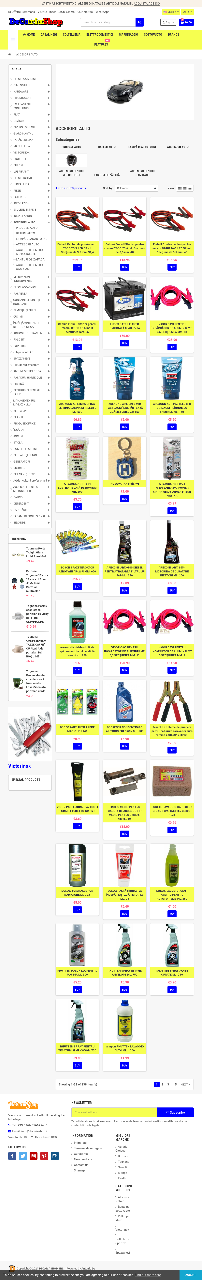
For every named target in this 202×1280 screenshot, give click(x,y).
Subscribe (177, 1112)
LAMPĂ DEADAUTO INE (142, 147)
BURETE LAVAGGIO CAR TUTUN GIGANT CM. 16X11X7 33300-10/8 (172, 810)
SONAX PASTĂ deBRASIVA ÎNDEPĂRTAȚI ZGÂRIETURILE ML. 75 (125, 894)
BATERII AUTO (107, 147)
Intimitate (80, 1143)
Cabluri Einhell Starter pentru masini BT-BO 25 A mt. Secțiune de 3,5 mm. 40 (124, 248)
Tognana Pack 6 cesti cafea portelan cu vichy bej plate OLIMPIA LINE (37, 613)
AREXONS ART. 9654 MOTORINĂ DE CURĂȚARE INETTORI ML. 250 (172, 571)
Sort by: (108, 188)
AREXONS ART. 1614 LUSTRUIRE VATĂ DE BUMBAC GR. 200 (77, 487)
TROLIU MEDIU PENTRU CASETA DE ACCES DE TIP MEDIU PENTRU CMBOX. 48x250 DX (124, 812)
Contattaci (87, 12)
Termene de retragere (88, 1148)
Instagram (55, 1156)
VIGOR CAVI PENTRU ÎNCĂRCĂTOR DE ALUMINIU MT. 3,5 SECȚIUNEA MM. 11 (124, 651)
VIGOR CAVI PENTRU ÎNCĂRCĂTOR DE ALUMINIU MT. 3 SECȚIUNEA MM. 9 (172, 651)
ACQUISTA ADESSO (147, 3)
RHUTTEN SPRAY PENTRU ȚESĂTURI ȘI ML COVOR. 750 (77, 1048)
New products (83, 1159)
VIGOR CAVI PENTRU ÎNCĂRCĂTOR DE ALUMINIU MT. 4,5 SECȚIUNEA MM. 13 (172, 328)
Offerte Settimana (21, 12)
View (170, 188)
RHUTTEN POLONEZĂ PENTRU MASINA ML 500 (77, 972)
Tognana (123, 1162)
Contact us (81, 1165)
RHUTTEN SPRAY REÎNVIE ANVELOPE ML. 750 (125, 972)
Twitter (23, 1156)
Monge (122, 1173)
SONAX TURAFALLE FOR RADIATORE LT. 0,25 (77, 892)
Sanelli (122, 1167)
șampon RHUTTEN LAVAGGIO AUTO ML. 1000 (125, 1048)
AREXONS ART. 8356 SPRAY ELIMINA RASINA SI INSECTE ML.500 (77, 407)
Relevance (123, 188)
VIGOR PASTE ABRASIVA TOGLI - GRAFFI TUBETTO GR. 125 (77, 809)
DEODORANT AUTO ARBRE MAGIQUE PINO (77, 729)
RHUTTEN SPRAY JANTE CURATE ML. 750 (172, 972)
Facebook (12, 1156)
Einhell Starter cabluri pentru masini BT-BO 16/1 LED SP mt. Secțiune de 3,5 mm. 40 (172, 248)
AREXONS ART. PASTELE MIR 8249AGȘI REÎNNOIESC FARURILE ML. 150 (172, 407)
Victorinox (19, 766)
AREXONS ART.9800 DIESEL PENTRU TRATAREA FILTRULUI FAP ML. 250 (125, 571)
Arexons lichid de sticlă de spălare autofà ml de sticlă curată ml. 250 (77, 651)
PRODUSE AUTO (71, 147)
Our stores (81, 1154)
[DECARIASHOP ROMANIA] (36, 22)
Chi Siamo (68, 12)
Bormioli (123, 1156)
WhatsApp (102, 12)
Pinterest (44, 1156)
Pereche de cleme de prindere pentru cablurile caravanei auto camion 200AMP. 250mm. (172, 731)
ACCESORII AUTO (178, 147)
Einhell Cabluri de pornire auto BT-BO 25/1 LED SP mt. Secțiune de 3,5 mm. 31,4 (77, 248)
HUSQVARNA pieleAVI (124, 483)
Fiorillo (122, 1178)
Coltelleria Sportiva (122, 1241)
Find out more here (148, 1275)
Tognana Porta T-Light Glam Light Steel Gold (36, 552)
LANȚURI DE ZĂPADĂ (107, 175)
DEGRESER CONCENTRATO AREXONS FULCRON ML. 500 (124, 729)
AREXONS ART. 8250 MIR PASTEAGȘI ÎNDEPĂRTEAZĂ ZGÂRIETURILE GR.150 (125, 407)
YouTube (33, 1156)
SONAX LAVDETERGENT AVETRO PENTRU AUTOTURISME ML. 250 (172, 894)
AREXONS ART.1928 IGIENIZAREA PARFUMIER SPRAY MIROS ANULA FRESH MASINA (172, 489)
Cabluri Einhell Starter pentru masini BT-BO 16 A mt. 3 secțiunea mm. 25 (77, 328)
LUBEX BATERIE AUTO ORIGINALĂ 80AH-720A (124, 326)
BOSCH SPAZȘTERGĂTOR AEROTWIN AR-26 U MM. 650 (77, 569)
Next (186, 1084)
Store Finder (46, 12)
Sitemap (79, 1170)
